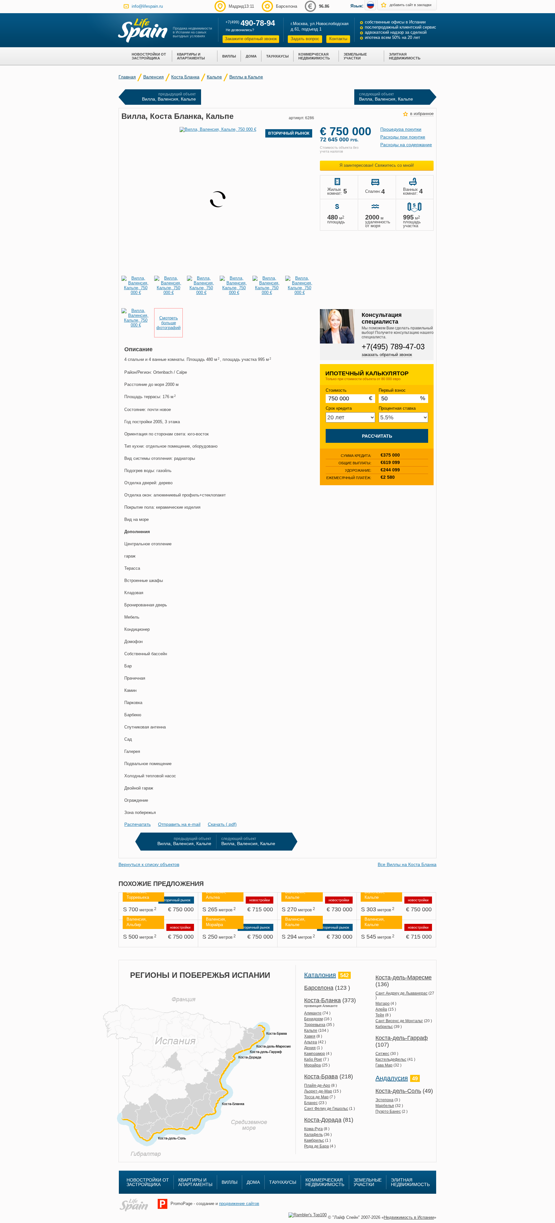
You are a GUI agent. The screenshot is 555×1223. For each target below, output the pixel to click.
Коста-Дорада (322, 1120)
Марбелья (384, 1105)
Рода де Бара (316, 1146)
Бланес (311, 1103)
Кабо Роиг (313, 1059)
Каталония (320, 974)
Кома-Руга (313, 1129)
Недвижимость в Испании (409, 1217)
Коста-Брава (321, 1076)
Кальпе (214, 76)
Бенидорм (313, 1019)
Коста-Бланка (322, 1000)
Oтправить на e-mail (179, 824)
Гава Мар (383, 1065)
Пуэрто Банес (388, 1111)
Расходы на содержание (406, 144)
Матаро (382, 1003)
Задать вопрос (305, 38)
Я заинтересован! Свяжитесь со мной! (376, 165)
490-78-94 (258, 23)
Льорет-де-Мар (318, 1091)
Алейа (381, 1009)
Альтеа (310, 1042)
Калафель (313, 1134)
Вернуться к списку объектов (149, 864)
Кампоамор (314, 1053)
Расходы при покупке (402, 136)
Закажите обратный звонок (251, 38)
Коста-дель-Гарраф (401, 1038)
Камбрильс (314, 1140)
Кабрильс (384, 1026)
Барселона (318, 988)
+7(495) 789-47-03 (393, 346)
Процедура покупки (400, 129)
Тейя (379, 1015)
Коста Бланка (185, 76)
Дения (310, 1048)
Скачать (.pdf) (222, 824)
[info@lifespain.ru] (126, 6)
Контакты (338, 38)
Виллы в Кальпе (246, 76)
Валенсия (153, 76)
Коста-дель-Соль (398, 1091)
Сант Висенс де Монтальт (399, 1021)
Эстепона (384, 1100)
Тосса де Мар (316, 1097)
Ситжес (382, 1053)
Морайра (312, 1065)
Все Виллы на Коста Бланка (407, 864)
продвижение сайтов (239, 1203)
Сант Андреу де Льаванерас (401, 993)
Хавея (309, 1036)
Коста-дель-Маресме (403, 977)
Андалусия (391, 1078)
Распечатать (137, 824)
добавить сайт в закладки (410, 5)
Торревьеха (314, 1024)
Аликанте (313, 1013)
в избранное (422, 113)
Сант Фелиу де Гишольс (326, 1108)
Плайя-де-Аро (317, 1085)
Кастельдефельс (390, 1059)
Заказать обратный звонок (387, 354)
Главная (127, 76)
